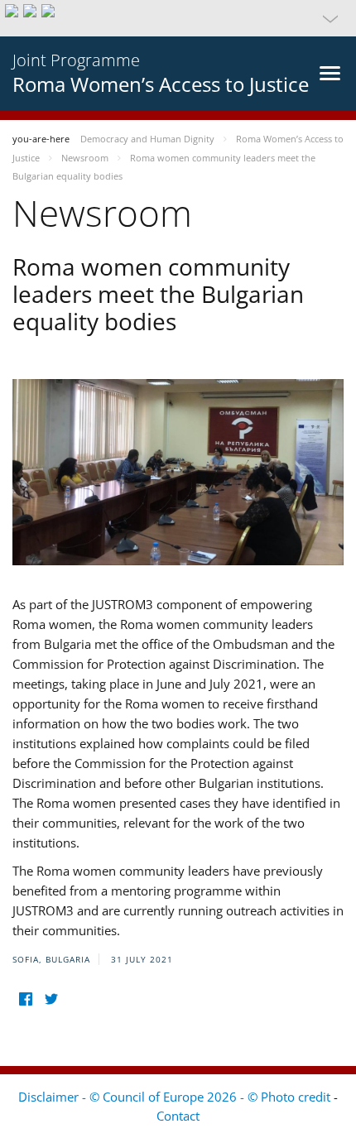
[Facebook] (25, 999)
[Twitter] (51, 999)
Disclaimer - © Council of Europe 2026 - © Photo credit (176, 1096)
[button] (178, 18)
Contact (178, 1115)
